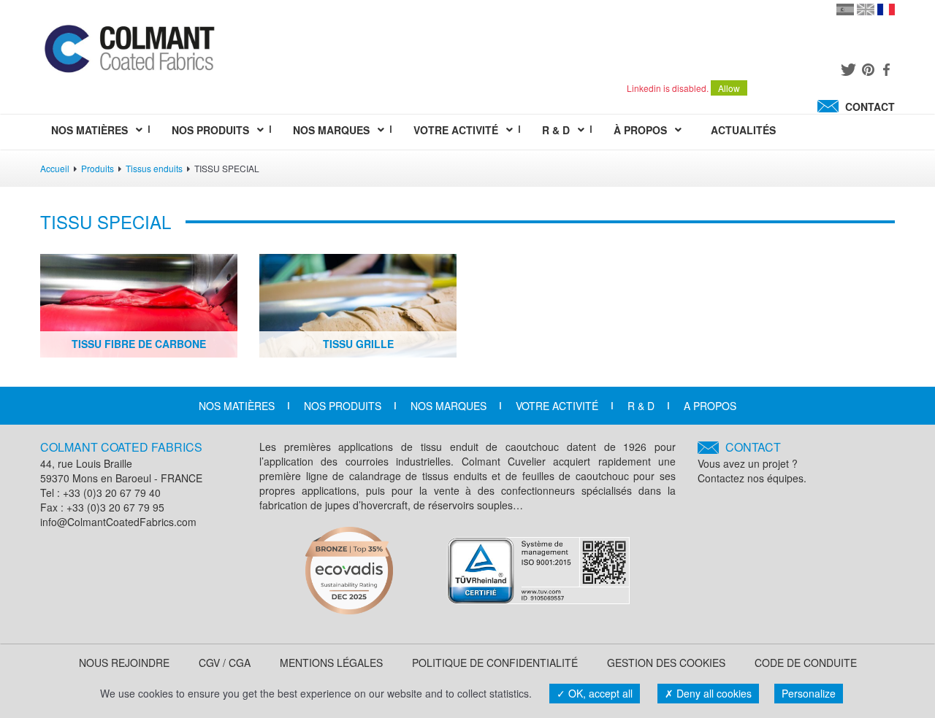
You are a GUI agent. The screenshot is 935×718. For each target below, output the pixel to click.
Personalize (809, 693)
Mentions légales (331, 662)
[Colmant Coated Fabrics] (129, 52)
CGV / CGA (225, 662)
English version (865, 9)
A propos (710, 405)
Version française (886, 9)
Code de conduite (806, 662)
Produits (97, 168)
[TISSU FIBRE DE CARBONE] (138, 303)
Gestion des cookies (666, 662)
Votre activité (557, 405)
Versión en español (845, 9)
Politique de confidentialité (495, 662)
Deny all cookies (712, 693)
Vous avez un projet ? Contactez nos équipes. (752, 462)
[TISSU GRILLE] (358, 303)
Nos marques (448, 405)
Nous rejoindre (124, 662)
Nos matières (237, 405)
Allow (729, 88)
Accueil (54, 168)
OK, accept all (599, 693)
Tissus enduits (154, 168)
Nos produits (342, 405)
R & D (640, 405)
